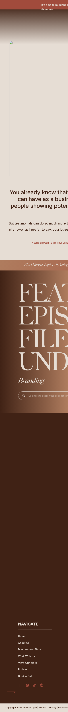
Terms (42, 707)
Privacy (52, 707)
